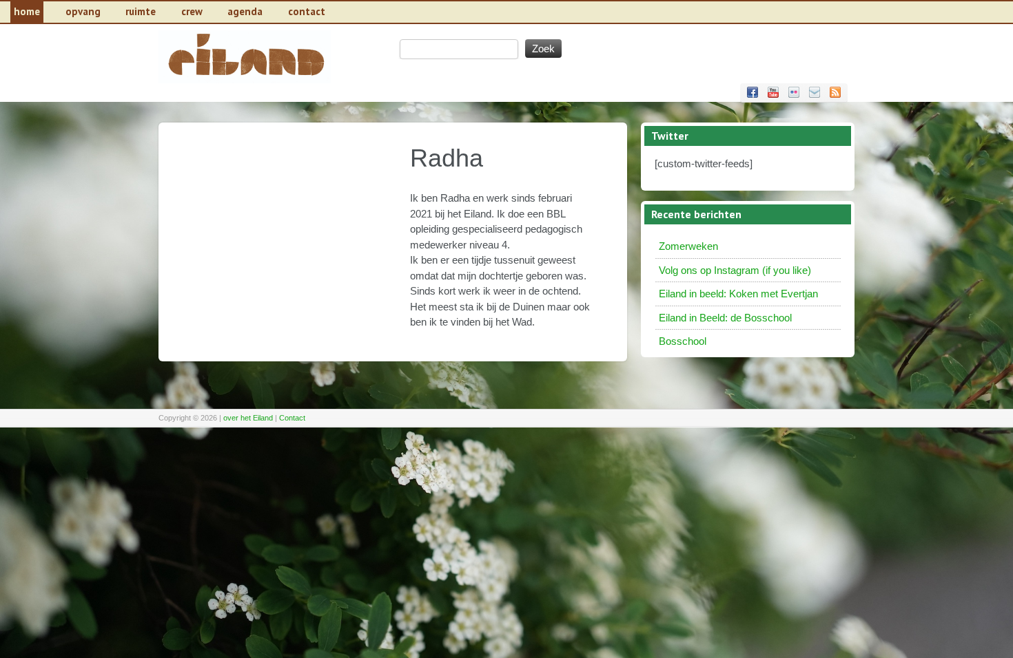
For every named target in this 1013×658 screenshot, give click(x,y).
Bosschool (682, 341)
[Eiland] (244, 79)
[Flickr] (793, 92)
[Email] (814, 92)
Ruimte (140, 11)
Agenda (245, 11)
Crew (192, 11)
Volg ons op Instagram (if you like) (735, 270)
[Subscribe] (835, 92)
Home (27, 11)
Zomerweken (688, 246)
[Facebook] (752, 92)
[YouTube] (773, 92)
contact (306, 11)
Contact (292, 418)
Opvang (83, 11)
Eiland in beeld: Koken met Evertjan (738, 293)
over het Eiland (248, 418)
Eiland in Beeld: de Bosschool (725, 317)
